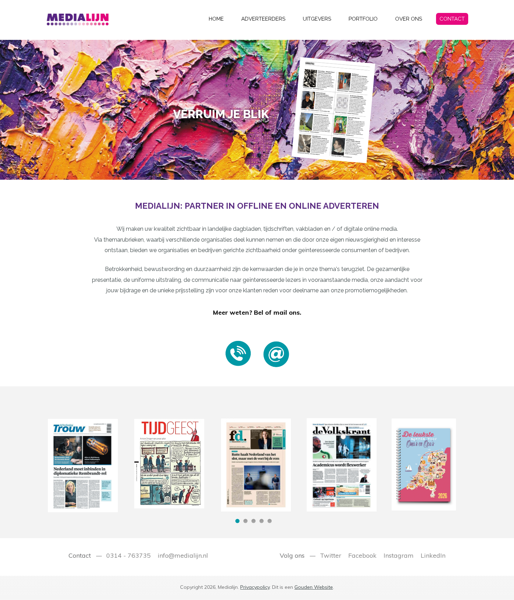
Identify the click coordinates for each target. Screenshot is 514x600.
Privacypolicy (255, 587)
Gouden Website (313, 587)
